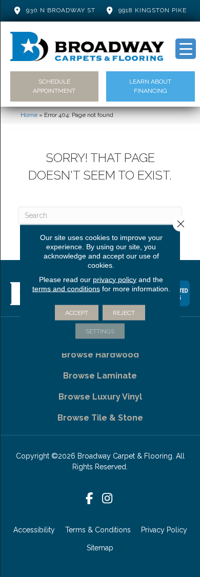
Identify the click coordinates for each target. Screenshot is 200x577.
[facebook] (89, 498)
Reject (124, 312)
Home (29, 114)
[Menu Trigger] (185, 48)
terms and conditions (66, 288)
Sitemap (100, 548)
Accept (76, 312)
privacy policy (114, 279)
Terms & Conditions (98, 530)
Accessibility (34, 530)
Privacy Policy (164, 530)
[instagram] (107, 498)
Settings (100, 330)
